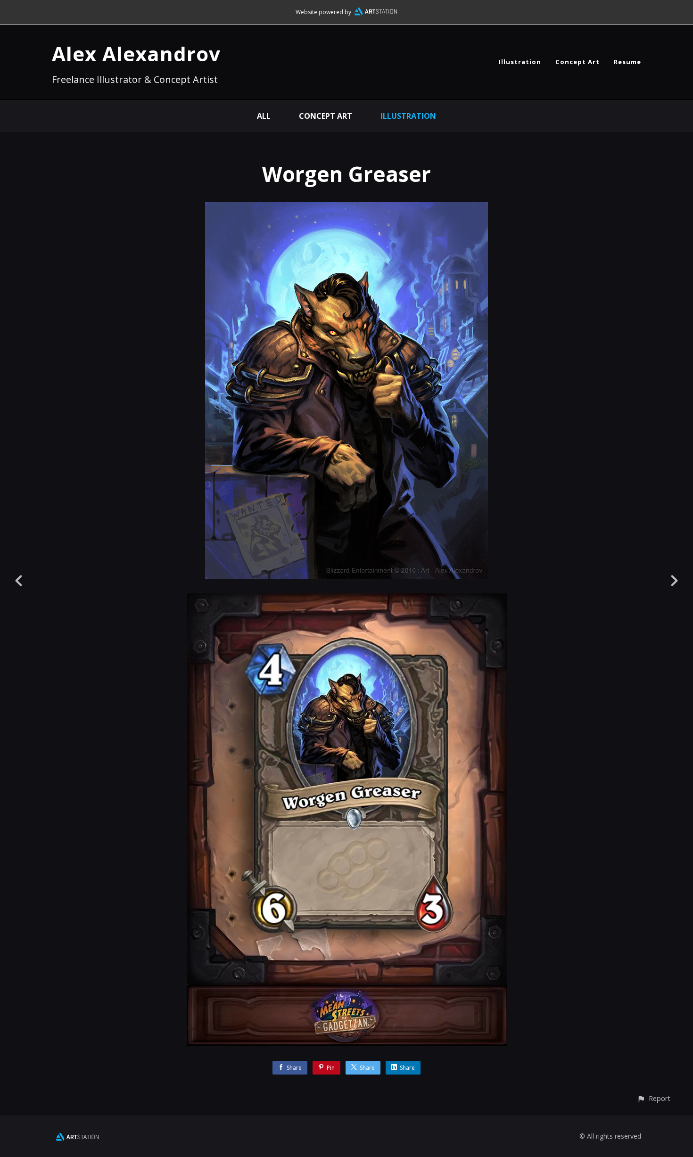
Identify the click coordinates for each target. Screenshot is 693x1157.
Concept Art (577, 61)
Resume (627, 61)
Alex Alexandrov (136, 53)
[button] (653, 1098)
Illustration (520, 61)
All (264, 116)
